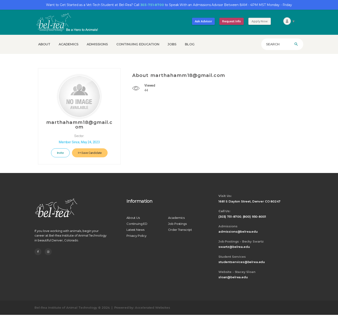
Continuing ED (136, 223)
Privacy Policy (136, 235)
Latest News (135, 229)
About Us (133, 218)
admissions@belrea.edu (238, 231)
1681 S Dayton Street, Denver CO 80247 (249, 201)
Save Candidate (91, 153)
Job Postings (177, 223)
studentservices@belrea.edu (241, 262)
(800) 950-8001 (254, 216)
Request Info (231, 21)
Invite (60, 153)
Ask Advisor (203, 21)
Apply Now (260, 21)
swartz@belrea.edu (234, 247)
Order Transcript (180, 229)
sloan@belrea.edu (233, 277)
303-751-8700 (152, 5)
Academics (176, 218)
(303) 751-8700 (229, 216)
